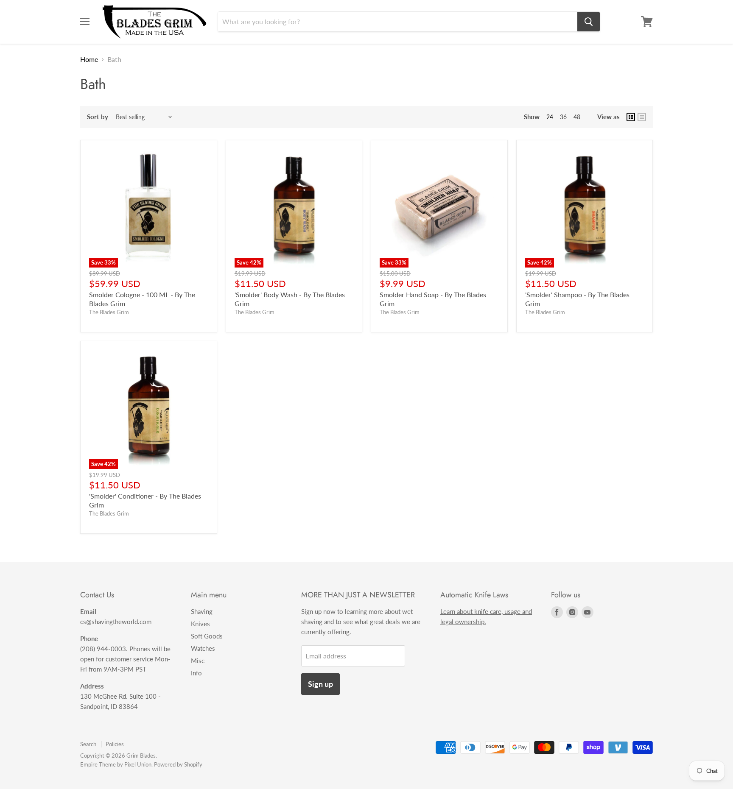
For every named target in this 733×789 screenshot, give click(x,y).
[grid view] (631, 117)
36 (563, 116)
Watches (203, 648)
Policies (115, 744)
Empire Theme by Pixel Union (115, 764)
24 (549, 116)
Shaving (202, 611)
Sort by (97, 116)
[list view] (642, 117)
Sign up (320, 684)
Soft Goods (207, 636)
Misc (197, 660)
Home (89, 59)
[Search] (588, 21)
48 (577, 116)
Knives (200, 623)
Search (88, 744)
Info (196, 673)
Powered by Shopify (178, 764)
